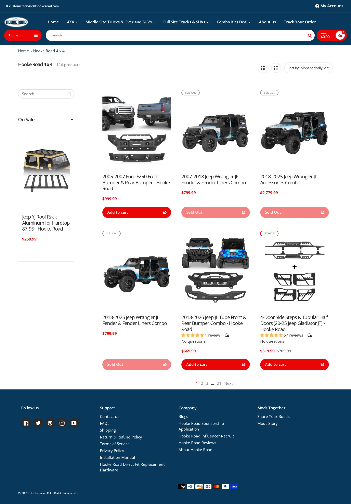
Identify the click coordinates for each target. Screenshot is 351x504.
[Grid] (263, 68)
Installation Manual (117, 457)
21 (219, 383)
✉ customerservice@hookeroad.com (32, 6)
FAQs (104, 423)
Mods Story (267, 423)
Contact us (109, 416)
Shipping (108, 430)
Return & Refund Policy (121, 437)
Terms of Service (115, 443)
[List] (276, 68)
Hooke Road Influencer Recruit (206, 436)
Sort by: (294, 68)
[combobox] (46, 93)
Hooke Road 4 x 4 (49, 51)
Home (23, 51)
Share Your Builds (273, 416)
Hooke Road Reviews (197, 442)
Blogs (183, 416)
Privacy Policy (112, 450)
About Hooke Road (195, 449)
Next (228, 383)
